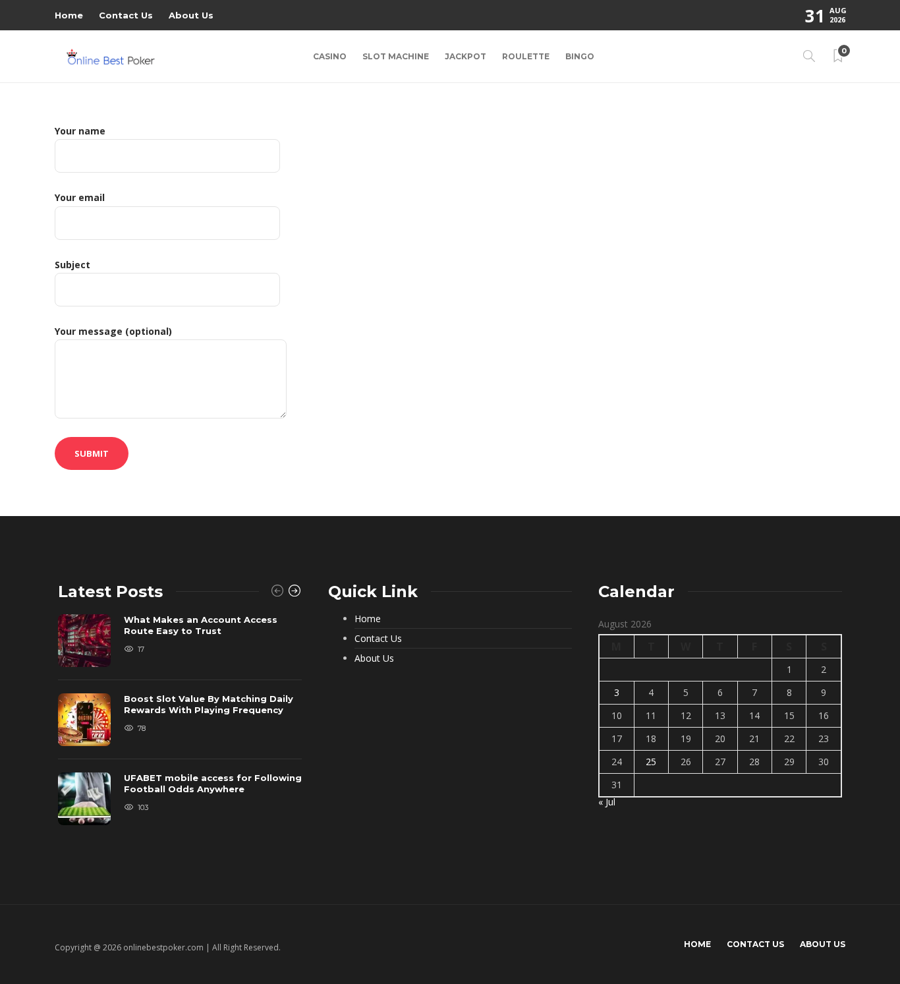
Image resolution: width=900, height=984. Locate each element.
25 (651, 761)
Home (69, 15)
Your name (80, 131)
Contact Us (126, 15)
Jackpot (465, 56)
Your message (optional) (113, 331)
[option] (180, 726)
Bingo (579, 56)
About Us (191, 15)
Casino (330, 56)
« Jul (606, 802)
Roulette (525, 56)
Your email (80, 197)
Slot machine (395, 56)
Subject (72, 264)
